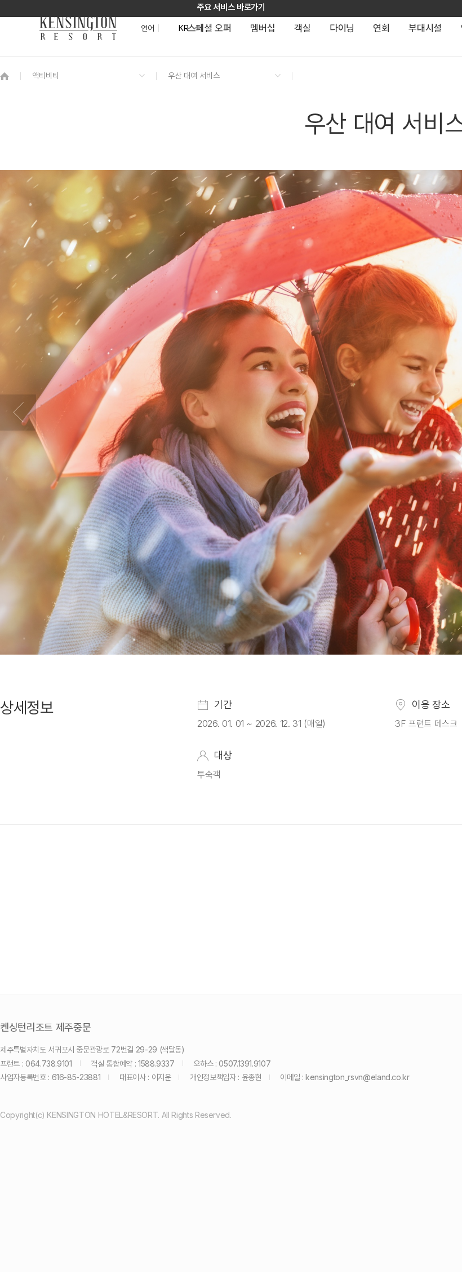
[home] (4, 76)
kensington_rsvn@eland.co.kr (357, 1077)
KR (183, 28)
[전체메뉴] (442, 59)
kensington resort (78, 28)
